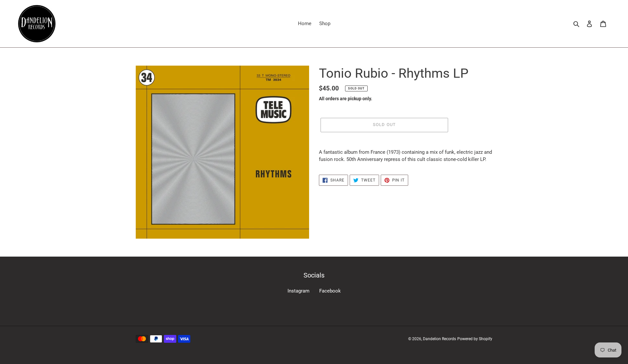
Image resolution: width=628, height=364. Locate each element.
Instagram (298, 291)
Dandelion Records (439, 339)
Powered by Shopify (474, 339)
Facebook (330, 291)
